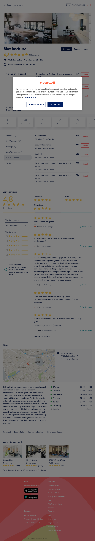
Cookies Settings (36, 104)
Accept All (55, 104)
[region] (47, 93)
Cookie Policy (30, 97)
